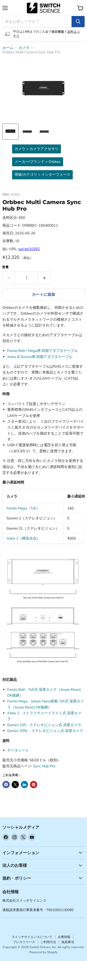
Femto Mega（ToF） (23, 508)
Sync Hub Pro (44, 766)
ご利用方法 (48, 942)
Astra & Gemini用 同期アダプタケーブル (39, 356)
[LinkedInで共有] (24, 784)
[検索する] (78, 21)
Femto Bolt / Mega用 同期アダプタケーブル (42, 350)
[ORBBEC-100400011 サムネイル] (10, 131)
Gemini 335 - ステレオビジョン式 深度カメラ (44, 725)
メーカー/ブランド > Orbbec (37, 161)
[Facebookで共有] (6, 784)
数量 (5, 267)
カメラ (24, 48)
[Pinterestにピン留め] (33, 784)
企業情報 (64, 937)
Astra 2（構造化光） (23, 538)
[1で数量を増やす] (44, 277)
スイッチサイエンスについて (32, 937)
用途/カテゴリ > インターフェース (42, 174)
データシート (18, 750)
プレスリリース (24, 942)
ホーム (7, 48)
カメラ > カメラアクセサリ (36, 148)
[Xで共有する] (15, 784)
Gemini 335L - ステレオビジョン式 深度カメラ (45, 730)
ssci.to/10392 (29, 248)
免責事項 (67, 942)
